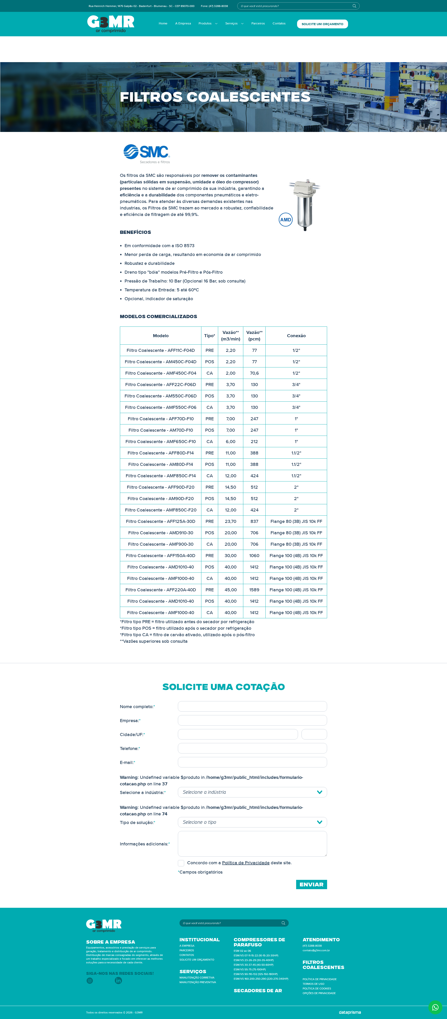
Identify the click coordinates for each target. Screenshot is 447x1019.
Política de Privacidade (246, 862)
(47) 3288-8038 (218, 5)
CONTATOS (186, 954)
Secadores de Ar (258, 990)
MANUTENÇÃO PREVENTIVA (197, 982)
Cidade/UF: (132, 734)
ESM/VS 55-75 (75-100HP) (250, 969)
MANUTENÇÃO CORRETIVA (196, 977)
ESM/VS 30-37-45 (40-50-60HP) (253, 964)
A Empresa (183, 23)
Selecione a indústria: (143, 792)
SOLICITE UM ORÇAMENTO (196, 959)
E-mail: (127, 762)
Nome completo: (137, 706)
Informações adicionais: (145, 843)
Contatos (279, 23)
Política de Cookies (317, 988)
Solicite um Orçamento (322, 24)
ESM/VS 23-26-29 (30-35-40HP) (254, 960)
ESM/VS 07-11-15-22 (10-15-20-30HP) (256, 955)
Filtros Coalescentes (323, 965)
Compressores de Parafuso (259, 942)
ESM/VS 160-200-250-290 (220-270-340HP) (261, 978)
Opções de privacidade (319, 993)
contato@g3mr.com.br (316, 950)
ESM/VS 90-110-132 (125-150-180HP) (256, 973)
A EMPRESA (186, 945)
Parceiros (258, 23)
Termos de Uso (313, 983)
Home (163, 23)
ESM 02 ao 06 (242, 950)
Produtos (205, 23)
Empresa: (130, 720)
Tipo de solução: (137, 822)
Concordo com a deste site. (239, 862)
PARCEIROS (186, 950)
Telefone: (130, 748)
